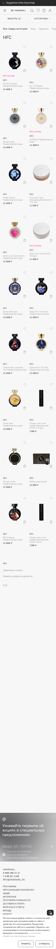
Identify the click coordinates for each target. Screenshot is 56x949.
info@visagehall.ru (14, 880)
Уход (33, 28)
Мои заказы (9, 886)
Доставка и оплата (13, 904)
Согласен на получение (22, 854)
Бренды (7, 911)
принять (26, 944)
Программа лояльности (16, 900)
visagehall (9, 869)
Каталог (7, 914)
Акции (6, 893)
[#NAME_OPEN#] (50, 913)
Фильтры (12, 18)
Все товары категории (15, 28)
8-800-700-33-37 (11, 873)
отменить (44, 944)
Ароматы (44, 28)
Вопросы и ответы (13, 907)
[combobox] (40, 19)
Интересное (9, 897)
